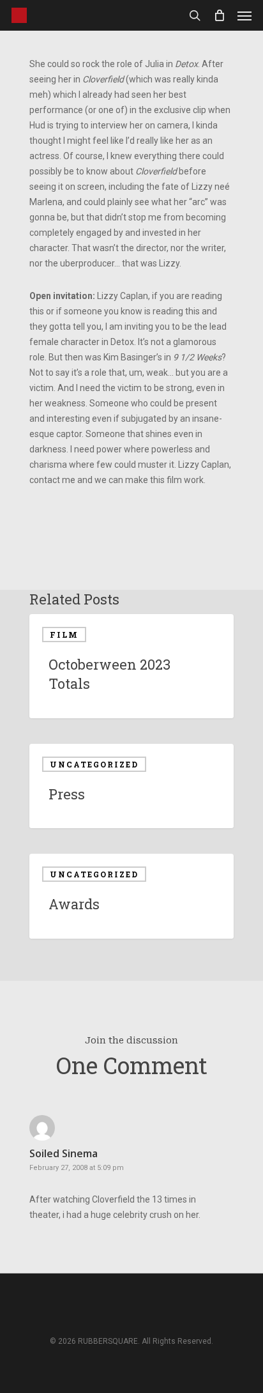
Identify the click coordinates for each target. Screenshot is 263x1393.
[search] (195, 15)
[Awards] (131, 896)
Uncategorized (94, 764)
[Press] (131, 786)
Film (64, 634)
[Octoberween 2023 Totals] (131, 666)
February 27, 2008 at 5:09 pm (76, 1168)
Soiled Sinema (63, 1153)
